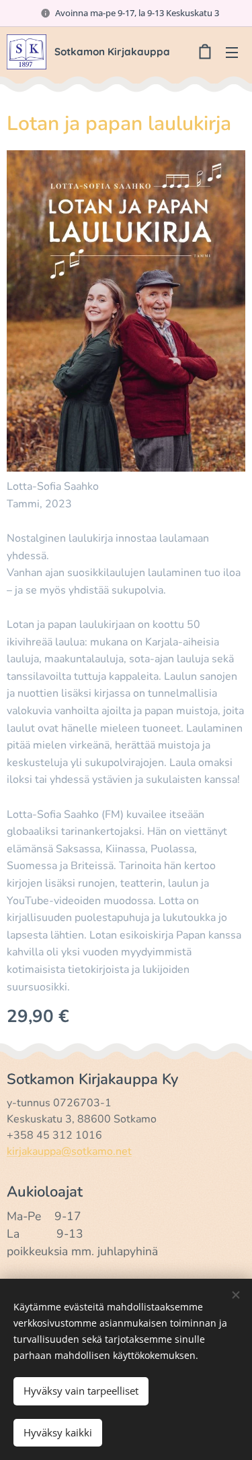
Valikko (231, 51)
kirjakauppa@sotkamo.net (69, 1151)
